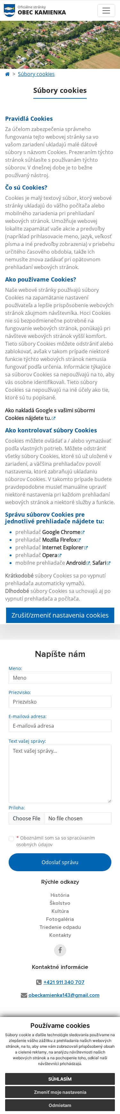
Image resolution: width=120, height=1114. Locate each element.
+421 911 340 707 (64, 982)
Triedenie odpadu (60, 927)
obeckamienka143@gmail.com (64, 995)
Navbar (15, 10)
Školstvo (60, 903)
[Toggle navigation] (106, 10)
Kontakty (60, 935)
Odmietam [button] (60, 1105)
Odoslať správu (60, 862)
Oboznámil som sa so (55, 841)
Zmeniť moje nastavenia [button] (60, 1092)
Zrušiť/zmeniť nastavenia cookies (60, 615)
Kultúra (60, 911)
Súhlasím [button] (60, 1079)
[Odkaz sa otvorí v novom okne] (60, 950)
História (60, 895)
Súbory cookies (36, 74)
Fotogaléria (60, 919)
